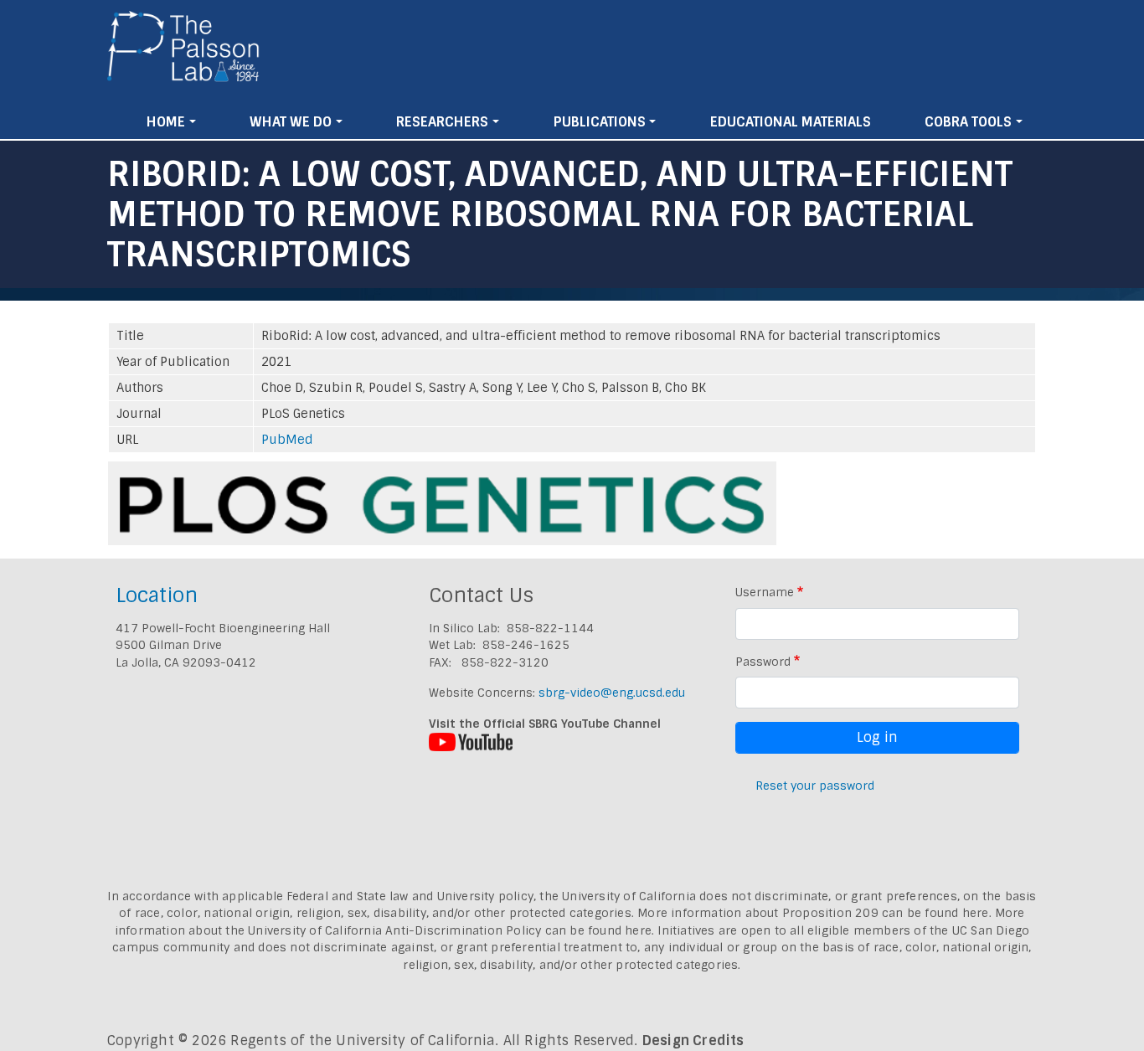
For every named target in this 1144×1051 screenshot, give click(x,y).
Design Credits (693, 1040)
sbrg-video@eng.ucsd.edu (612, 692)
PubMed (287, 439)
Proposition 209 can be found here (885, 912)
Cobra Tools (968, 122)
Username (764, 592)
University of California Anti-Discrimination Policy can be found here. (451, 930)
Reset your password (814, 785)
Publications (600, 122)
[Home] (183, 53)
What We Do (291, 122)
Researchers (442, 122)
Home (166, 122)
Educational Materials (790, 122)
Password (763, 661)
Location (157, 595)
